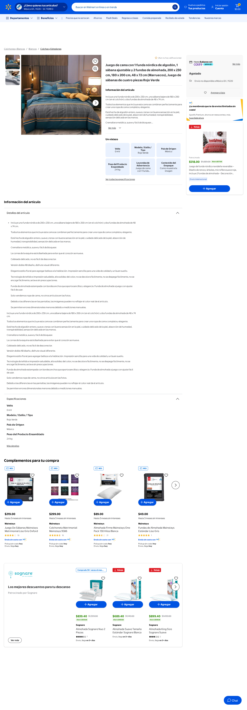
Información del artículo (22, 202)
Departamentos (19, 18)
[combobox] (125, 7)
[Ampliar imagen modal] (95, 69)
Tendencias (194, 18)
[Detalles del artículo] (178, 213)
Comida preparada (151, 18)
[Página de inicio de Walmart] (8, 7)
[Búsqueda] (175, 7)
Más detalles (13, 446)
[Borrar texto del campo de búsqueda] (167, 7)
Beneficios (47, 18)
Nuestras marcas (212, 18)
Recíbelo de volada (175, 18)
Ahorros (98, 18)
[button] (195, 7)
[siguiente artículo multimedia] (96, 103)
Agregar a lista (218, 92)
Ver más (112, 128)
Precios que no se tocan (77, 18)
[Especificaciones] (178, 399)
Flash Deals (111, 18)
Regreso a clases (130, 18)
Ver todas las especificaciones (120, 179)
